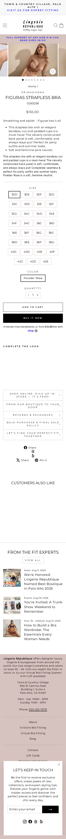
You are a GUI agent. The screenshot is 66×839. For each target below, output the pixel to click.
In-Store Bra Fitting (33, 727)
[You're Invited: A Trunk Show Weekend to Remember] (12, 605)
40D (27, 251)
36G (39, 232)
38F (39, 242)
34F (14, 223)
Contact (33, 750)
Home (32, 86)
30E (27, 194)
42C (20, 261)
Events (28, 598)
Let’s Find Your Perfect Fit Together (33, 434)
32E (39, 204)
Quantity (32, 288)
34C (27, 213)
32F (51, 204)
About (33, 722)
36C (39, 223)
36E (14, 232)
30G (51, 194)
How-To (28, 620)
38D (14, 242)
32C (14, 204)
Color (33, 271)
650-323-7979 (38, 709)
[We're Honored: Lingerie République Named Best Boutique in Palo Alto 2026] (12, 578)
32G (14, 213)
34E (51, 213)
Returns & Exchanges (33, 415)
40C (14, 251)
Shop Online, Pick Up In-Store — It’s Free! (33, 395)
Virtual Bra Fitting (33, 733)
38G (51, 242)
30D (14, 194)
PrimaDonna (33, 92)
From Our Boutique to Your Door (32, 406)
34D (39, 213)
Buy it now (33, 318)
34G (27, 223)
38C (51, 232)
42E (46, 261)
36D (51, 223)
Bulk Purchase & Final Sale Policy (33, 424)
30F (39, 194)
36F (26, 232)
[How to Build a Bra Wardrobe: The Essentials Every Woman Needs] (12, 628)
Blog (33, 738)
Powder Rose (33, 278)
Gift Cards (33, 755)
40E (40, 251)
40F (52, 251)
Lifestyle (40, 620)
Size (33, 188)
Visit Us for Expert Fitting (33, 10)
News (27, 570)
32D (27, 204)
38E (27, 242)
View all (33, 560)
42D (33, 261)
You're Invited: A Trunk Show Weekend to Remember (43, 606)
